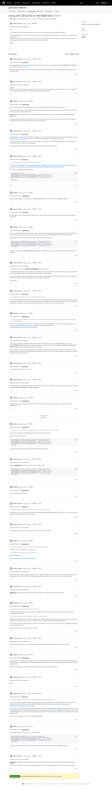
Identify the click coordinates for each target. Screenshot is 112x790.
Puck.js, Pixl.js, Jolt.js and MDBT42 (47, 19)
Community (53, 783)
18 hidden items (44, 415)
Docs (59, 783)
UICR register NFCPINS (30, 65)
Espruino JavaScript (18, 8)
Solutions (17, 3)
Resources (26, 3)
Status (48, 783)
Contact (62, 783)
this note (49, 69)
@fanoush (25, 62)
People (57, 11)
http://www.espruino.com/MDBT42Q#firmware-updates (23, 327)
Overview (13, 11)
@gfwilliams (26, 104)
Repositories (22, 11)
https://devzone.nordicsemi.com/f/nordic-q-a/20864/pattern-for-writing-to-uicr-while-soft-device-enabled (37, 166)
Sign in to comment (57, 776)
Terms (35, 783)
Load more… (44, 417)
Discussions (32, 11)
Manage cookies (69, 783)
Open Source (36, 3)
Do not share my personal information (82, 783)
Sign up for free (15, 776)
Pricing (54, 3)
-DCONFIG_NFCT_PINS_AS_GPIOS (18, 138)
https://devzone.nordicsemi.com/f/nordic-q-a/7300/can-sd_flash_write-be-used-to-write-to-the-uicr (52, 165)
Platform (9, 3)
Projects (41, 11)
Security (44, 783)
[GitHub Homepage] (23, 784)
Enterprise (46, 3)
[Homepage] (3, 3)
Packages (49, 11)
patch (24, 141)
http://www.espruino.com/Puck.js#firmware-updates (23, 558)
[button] (76, 23)
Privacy (39, 783)
